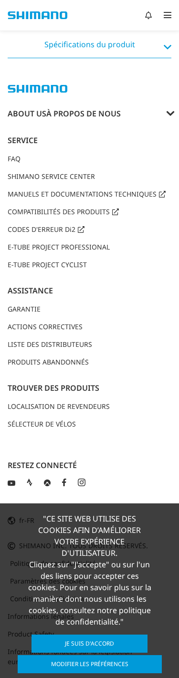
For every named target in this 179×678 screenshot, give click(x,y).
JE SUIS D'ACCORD (89, 643)
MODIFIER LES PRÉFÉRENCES (89, 664)
